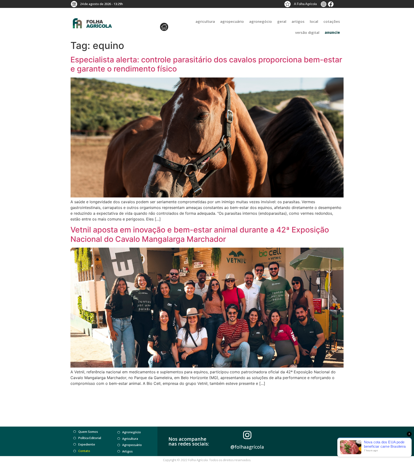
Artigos (298, 21)
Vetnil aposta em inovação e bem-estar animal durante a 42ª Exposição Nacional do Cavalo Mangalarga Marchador (199, 234)
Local (314, 21)
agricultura (205, 21)
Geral (281, 21)
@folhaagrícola (247, 447)
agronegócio (260, 21)
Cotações (331, 21)
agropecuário (232, 21)
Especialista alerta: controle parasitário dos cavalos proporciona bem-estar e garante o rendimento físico (206, 64)
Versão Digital (307, 32)
